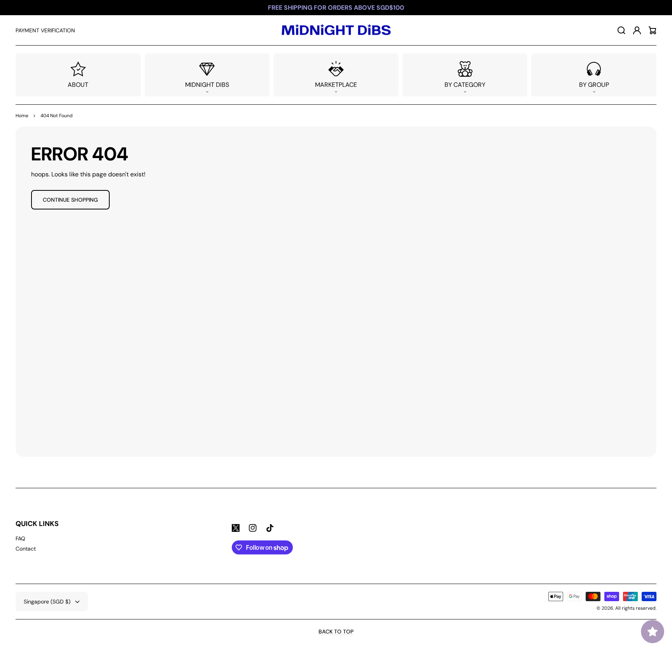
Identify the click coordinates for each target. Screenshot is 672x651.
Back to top (336, 631)
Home (22, 116)
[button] (207, 75)
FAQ (20, 538)
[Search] (621, 30)
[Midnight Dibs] (336, 30)
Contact (26, 548)
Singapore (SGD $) (47, 601)
